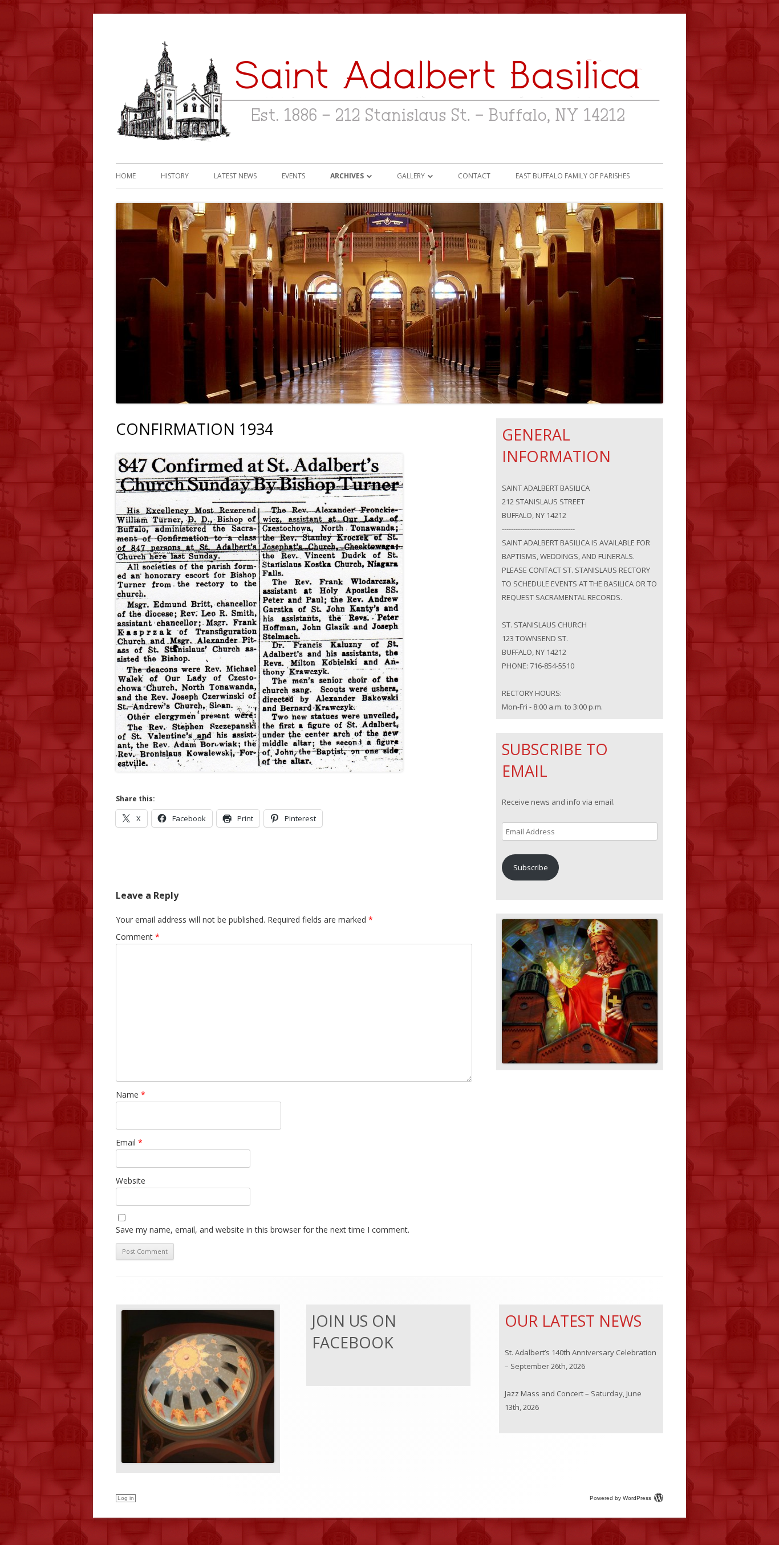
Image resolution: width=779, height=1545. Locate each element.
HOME (126, 176)
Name (130, 1094)
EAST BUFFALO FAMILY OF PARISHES (573, 176)
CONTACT (474, 176)
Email (129, 1142)
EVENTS (293, 176)
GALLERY (411, 176)
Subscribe (530, 867)
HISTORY (175, 176)
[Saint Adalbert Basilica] (389, 145)
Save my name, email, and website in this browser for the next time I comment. (262, 1229)
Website (130, 1180)
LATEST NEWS (235, 176)
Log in (125, 1498)
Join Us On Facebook (354, 1331)
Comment (138, 936)
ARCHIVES (347, 176)
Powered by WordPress (620, 1498)
